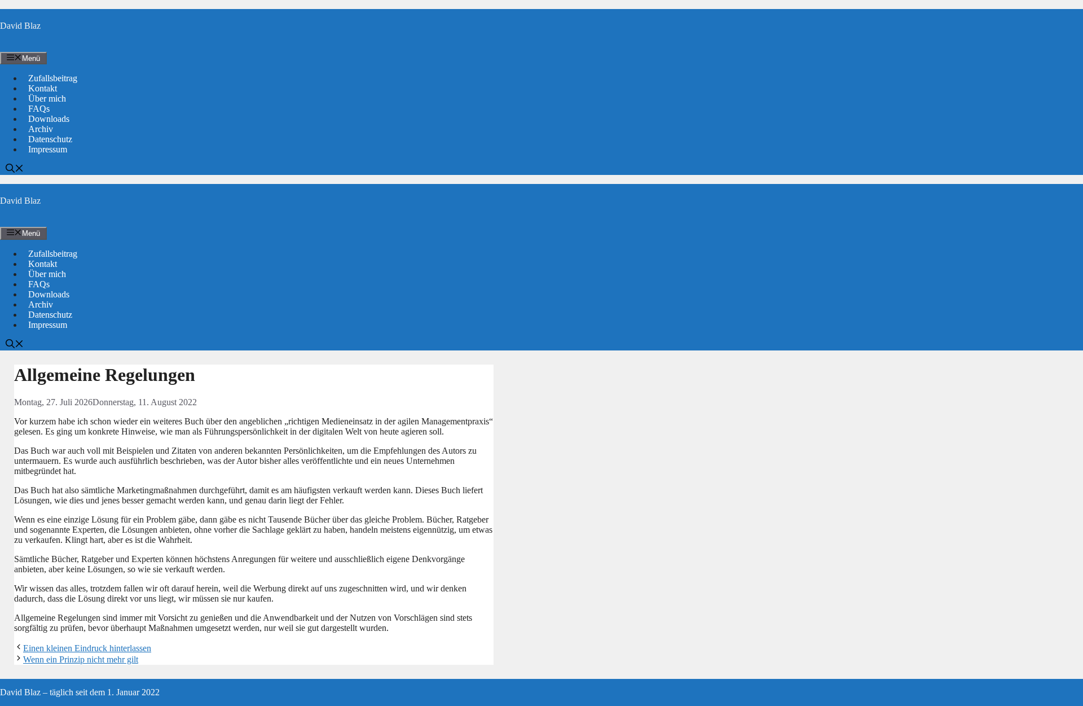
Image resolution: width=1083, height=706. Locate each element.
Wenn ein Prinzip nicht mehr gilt (80, 659)
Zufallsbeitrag (52, 78)
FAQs (39, 108)
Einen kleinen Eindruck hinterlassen (87, 648)
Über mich (47, 98)
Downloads (48, 119)
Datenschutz (50, 139)
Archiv (40, 129)
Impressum (47, 149)
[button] (14, 169)
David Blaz (20, 25)
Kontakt (42, 88)
